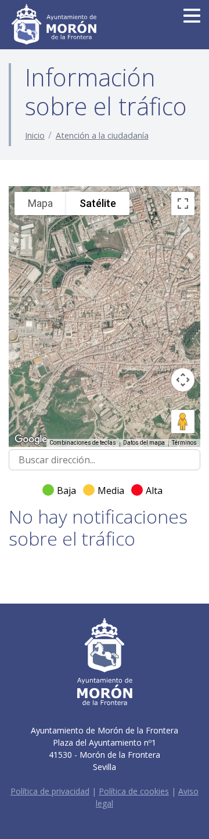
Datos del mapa (144, 443)
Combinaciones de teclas (82, 443)
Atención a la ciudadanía (102, 135)
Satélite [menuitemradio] (98, 203)
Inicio (35, 135)
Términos (184, 443)
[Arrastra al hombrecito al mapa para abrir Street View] (182, 421)
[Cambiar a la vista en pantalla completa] (182, 203)
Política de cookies (134, 791)
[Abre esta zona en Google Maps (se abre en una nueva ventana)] (31, 439)
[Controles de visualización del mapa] (182, 379)
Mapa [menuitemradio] (40, 203)
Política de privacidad (49, 791)
